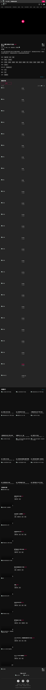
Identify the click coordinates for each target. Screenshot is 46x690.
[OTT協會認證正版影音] (43, 45)
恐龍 (25, 605)
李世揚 (5, 62)
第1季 (6, 83)
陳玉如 (31, 62)
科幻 (22, 534)
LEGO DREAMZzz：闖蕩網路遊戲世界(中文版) (23, 637)
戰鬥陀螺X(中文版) (17, 620)
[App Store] (18, 676)
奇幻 (22, 640)
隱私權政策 (23, 684)
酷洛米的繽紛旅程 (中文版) (19, 567)
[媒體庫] (44, 4)
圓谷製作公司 (8, 67)
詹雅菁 (38, 62)
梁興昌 (9, 62)
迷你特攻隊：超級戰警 (18, 513)
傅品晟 (20, 62)
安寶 (15, 584)
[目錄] (2, 4)
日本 (9, 47)
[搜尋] (41, 4)
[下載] (39, 4)
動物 (15, 516)
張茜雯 (34, 62)
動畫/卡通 (6, 57)
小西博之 (10, 59)
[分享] (44, 49)
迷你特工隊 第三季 (17, 602)
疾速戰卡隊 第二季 (17, 531)
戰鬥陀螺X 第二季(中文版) (19, 549)
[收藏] (42, 49)
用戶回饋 (20, 685)
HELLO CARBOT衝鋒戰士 (19, 655)
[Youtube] (28, 681)
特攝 (13, 57)
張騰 (17, 62)
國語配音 (13, 47)
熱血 (22, 552)
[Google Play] (27, 676)
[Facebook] (18, 681)
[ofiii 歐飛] (5, 4)
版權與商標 (19, 684)
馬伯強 (42, 62)
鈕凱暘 (13, 62)
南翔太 (5, 59)
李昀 (27, 62)
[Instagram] (23, 681)
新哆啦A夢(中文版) (17, 496)
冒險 (25, 516)
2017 (2, 47)
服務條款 (27, 684)
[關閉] (1, 1)
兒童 (19, 499)
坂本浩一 (6, 64)
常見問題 (16, 685)
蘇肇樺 (24, 62)
